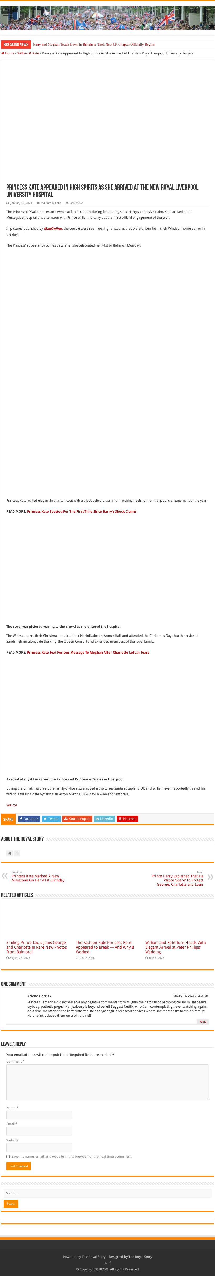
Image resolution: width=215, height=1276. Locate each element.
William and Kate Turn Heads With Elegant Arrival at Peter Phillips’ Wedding (175, 947)
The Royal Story (93, 1257)
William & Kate (28, 53)
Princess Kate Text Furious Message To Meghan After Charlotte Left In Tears (88, 652)
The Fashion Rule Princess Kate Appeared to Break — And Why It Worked (105, 947)
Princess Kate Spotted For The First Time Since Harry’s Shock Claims (81, 511)
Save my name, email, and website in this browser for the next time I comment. (72, 1156)
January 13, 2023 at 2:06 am (191, 996)
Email (11, 1124)
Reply (202, 1021)
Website (12, 1140)
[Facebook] (110, 1263)
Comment (15, 1061)
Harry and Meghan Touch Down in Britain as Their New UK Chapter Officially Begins (94, 44)
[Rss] (106, 1263)
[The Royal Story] (107, 17)
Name (12, 1108)
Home (9, 53)
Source (11, 805)
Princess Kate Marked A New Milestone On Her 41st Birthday (38, 876)
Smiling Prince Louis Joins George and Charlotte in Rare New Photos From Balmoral (36, 947)
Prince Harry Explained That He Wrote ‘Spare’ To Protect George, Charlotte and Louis (177, 878)
